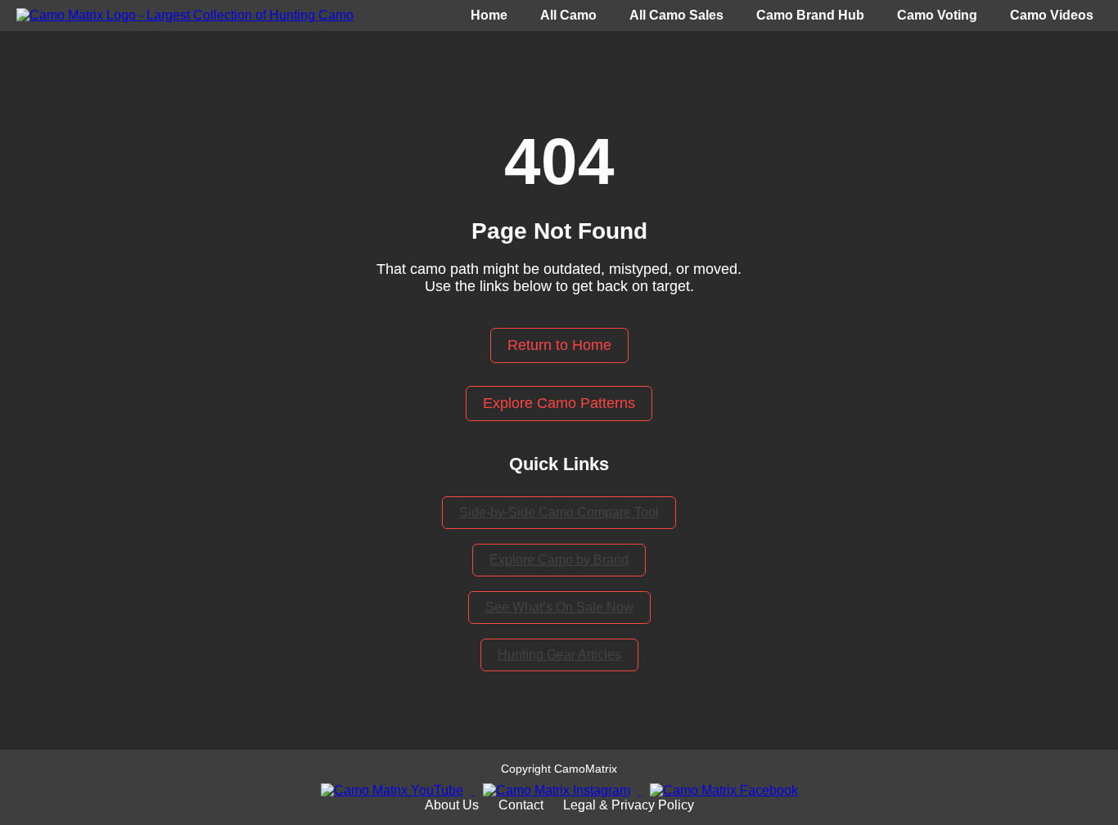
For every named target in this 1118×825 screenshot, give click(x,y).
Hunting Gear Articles (559, 654)
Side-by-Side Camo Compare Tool (559, 512)
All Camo (568, 15)
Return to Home (559, 345)
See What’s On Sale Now (559, 607)
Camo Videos (1051, 15)
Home (489, 15)
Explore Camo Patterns (559, 403)
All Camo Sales (676, 15)
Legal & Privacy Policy (628, 805)
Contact (520, 805)
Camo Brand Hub (810, 15)
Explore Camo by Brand (559, 560)
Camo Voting (937, 15)
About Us (452, 805)
